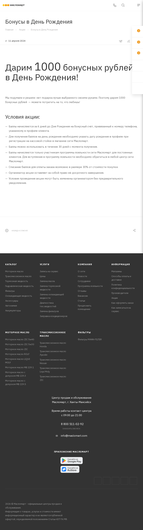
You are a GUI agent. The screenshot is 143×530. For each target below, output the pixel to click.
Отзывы (82, 290)
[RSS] (128, 41)
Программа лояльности (90, 286)
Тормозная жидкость (16, 281)
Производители (119, 293)
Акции (114, 297)
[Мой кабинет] (131, 5)
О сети (81, 271)
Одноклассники (133, 481)
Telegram (115, 481)
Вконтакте (97, 481)
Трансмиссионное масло (18, 276)
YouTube (124, 481)
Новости (82, 276)
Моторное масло (14, 271)
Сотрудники (84, 281)
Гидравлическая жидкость (19, 286)
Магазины (116, 271)
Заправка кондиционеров (53, 316)
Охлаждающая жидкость (18, 295)
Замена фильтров (49, 311)
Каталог (11, 264)
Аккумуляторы (13, 310)
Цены (43, 276)
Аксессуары (11, 300)
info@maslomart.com (74, 435)
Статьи (81, 300)
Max (106, 481)
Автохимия (11, 305)
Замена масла (47, 281)
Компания (85, 264)
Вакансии (83, 295)
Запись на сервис (49, 271)
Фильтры (10, 290)
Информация (120, 264)
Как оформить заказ (122, 302)
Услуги (44, 264)
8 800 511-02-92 (72, 424)
